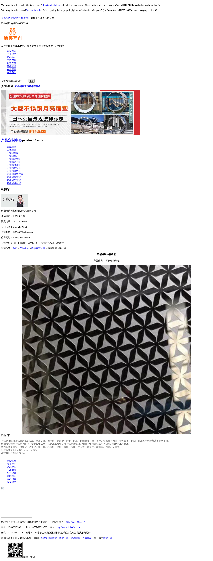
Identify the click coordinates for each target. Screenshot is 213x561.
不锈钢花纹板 (14, 159)
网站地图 (15, 18)
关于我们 (11, 464)
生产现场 (11, 473)
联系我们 (25, 18)
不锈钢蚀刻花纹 (15, 174)
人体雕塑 (11, 150)
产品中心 (24, 248)
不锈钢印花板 (14, 180)
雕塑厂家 (63, 538)
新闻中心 (11, 476)
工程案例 (11, 470)
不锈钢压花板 (14, 177)
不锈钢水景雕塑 (49, 538)
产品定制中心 (11, 140)
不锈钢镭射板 (14, 183)
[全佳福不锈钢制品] (70, 134)
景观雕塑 (11, 147)
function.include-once (53, 5)
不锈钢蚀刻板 (14, 171)
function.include (33, 10)
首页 (15, 248)
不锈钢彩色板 (14, 162)
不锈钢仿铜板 (14, 168)
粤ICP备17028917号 (76, 522)
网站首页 (11, 461)
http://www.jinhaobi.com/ (68, 527)
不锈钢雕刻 (13, 156)
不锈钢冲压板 (14, 165)
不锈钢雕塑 (13, 153)
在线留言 (5, 18)
